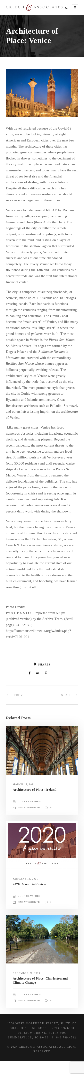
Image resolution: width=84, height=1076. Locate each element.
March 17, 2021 (24, 784)
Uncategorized (29, 807)
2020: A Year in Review (29, 884)
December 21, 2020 (26, 973)
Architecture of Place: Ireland (34, 789)
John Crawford (29, 801)
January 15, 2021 (25, 878)
